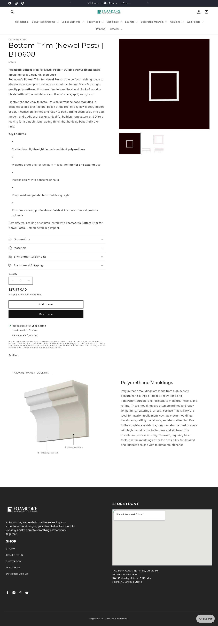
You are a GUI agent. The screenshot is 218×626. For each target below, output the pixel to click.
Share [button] (15, 355)
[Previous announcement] (70, 3)
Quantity (13, 274)
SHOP (9, 548)
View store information (25, 335)
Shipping (13, 294)
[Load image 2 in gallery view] (152, 143)
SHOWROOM (13, 561)
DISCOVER (12, 567)
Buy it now (46, 314)
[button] (12, 12)
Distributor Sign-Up (17, 573)
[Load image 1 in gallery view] (129, 143)
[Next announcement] (148, 3)
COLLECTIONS (14, 555)
